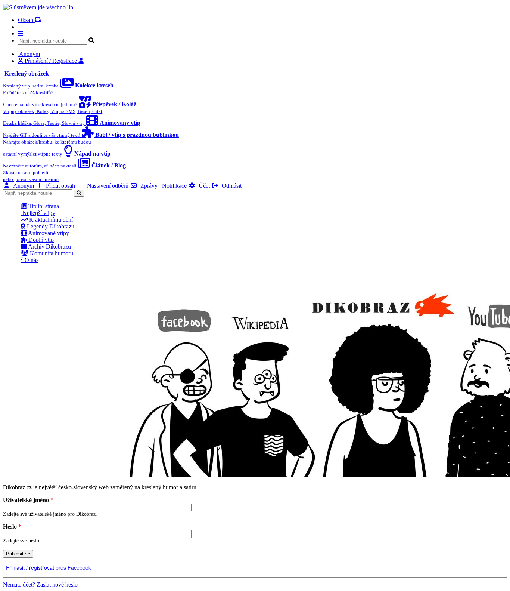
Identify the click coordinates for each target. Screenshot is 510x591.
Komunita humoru (50, 253)
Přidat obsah (59, 185)
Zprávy (147, 185)
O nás (30, 260)
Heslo (12, 526)
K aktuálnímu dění (50, 219)
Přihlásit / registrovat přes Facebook (47, 567)
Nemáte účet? (19, 584)
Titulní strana (43, 206)
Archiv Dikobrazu (49, 246)
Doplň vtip (40, 240)
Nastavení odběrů (106, 185)
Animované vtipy (48, 233)
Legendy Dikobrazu (49, 226)
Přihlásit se (18, 554)
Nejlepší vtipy (38, 213)
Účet (203, 185)
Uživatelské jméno (28, 500)
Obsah (26, 20)
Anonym (22, 185)
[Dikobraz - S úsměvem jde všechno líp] (38, 7)
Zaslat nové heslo (57, 584)
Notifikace (173, 185)
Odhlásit (230, 185)
